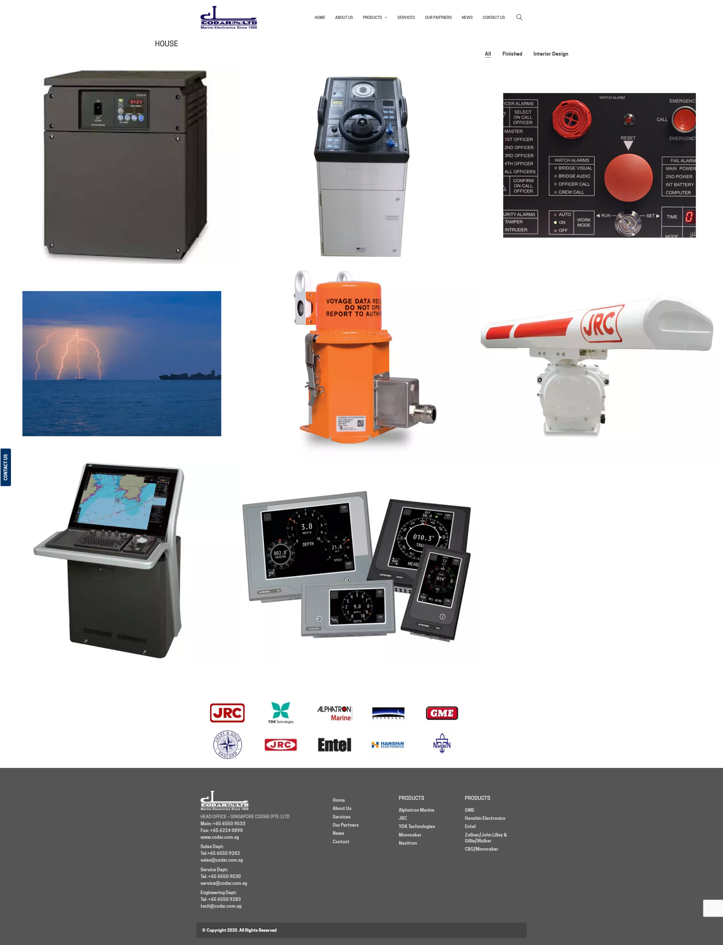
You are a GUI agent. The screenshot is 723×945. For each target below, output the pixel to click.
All (488, 54)
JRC (403, 818)
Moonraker (410, 835)
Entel (470, 826)
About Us (342, 808)
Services (341, 817)
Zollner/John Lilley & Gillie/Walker (486, 838)
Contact (341, 841)
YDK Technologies (417, 826)
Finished (512, 54)
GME (469, 810)
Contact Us (5, 467)
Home (339, 800)
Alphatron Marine (416, 810)
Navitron (408, 843)
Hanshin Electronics (485, 818)
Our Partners (346, 825)
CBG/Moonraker (481, 849)
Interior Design (550, 54)
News (338, 833)
